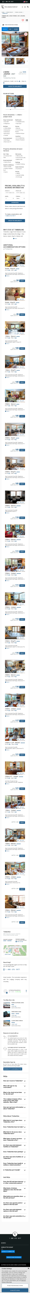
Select (22, 280)
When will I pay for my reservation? (10, 1086)
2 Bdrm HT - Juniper (11, 776)
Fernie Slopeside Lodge (18, 1002)
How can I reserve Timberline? (13, 1081)
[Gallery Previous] (3, 61)
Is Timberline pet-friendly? (11, 1170)
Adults (6, 196)
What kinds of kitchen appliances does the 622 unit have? (12, 1189)
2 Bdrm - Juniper (10, 573)
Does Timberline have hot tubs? (13, 1127)
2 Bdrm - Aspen (10, 438)
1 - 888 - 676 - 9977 (15, 1238)
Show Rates (15, 202)
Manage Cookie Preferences (14, 1257)
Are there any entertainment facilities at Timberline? (12, 1146)
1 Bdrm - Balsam (10, 843)
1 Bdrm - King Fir (10, 370)
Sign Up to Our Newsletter (13, 1069)
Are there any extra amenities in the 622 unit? (13, 1216)
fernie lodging (18, 12)
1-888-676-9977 (10, 216)
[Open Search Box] (28, 7)
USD (26, 1)
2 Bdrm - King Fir (10, 471)
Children (18, 196)
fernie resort (9, 12)
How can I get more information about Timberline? (13, 1108)
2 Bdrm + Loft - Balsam (12, 742)
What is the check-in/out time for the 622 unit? (12, 1093)
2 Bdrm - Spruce (10, 404)
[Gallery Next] (27, 61)
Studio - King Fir (10, 268)
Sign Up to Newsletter (8, 1251)
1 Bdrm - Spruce (10, 336)
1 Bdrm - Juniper (10, 810)
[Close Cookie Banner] (28, 1268)
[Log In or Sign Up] (25, 7)
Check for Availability (15, 86)
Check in (7, 190)
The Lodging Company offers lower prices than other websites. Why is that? (12, 1100)
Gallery (21, 265)
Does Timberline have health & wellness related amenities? (13, 1164)
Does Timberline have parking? (13, 1152)
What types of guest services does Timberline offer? (12, 1139)
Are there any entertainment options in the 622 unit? (12, 1210)
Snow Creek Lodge (16, 1011)
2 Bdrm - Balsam (10, 539)
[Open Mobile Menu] (22, 7)
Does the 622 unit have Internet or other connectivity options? (13, 1182)
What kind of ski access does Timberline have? (12, 1132)
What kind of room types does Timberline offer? (12, 1121)
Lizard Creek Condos (17, 1020)
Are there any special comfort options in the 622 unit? (12, 1203)
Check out (18, 190)
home (3, 12)
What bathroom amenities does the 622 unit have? (13, 1197)
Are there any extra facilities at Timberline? (13, 1157)
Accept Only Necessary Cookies (15, 1285)
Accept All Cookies (15, 1290)
